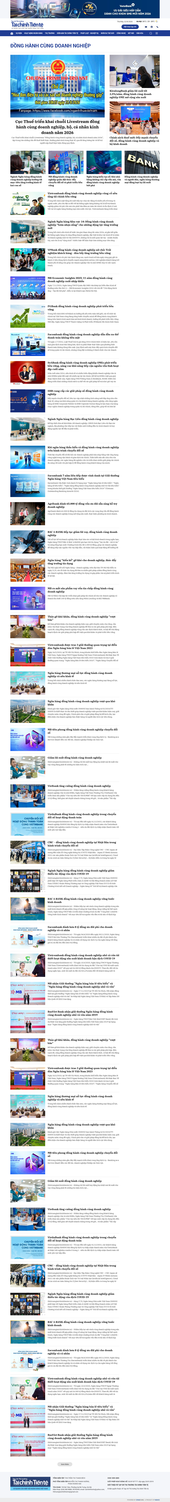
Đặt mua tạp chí (130, 26)
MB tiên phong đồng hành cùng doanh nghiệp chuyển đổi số (83, 731)
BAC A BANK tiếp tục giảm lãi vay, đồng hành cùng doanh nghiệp (82, 533)
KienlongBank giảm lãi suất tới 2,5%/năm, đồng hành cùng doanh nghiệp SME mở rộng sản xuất (130, 94)
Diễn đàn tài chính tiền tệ (67, 33)
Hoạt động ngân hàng (33, 33)
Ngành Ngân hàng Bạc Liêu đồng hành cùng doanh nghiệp (83, 419)
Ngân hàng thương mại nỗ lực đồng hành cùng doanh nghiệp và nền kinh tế (80, 674)
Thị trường (50, 33)
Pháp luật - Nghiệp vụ (89, 33)
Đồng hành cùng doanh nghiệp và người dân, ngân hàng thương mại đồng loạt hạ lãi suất (142, 179)
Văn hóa (139, 33)
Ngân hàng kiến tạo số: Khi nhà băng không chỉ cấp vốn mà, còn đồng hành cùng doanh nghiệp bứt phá (103, 181)
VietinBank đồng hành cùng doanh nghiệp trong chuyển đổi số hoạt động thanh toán (82, 816)
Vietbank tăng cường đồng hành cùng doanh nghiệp (79, 786)
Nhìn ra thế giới (107, 33)
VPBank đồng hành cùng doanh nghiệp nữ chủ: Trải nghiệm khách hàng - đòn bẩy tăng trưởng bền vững (79, 251)
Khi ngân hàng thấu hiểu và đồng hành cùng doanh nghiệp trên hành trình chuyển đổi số (83, 449)
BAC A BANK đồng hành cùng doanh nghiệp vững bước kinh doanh (81, 900)
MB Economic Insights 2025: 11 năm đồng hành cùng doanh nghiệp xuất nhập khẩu (80, 279)
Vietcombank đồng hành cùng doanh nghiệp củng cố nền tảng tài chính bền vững (82, 195)
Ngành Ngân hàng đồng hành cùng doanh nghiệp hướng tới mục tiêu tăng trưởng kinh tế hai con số (26, 181)
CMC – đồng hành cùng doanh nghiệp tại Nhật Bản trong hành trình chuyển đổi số (82, 844)
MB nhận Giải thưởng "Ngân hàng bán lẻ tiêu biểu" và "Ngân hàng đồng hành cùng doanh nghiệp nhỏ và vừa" (81, 985)
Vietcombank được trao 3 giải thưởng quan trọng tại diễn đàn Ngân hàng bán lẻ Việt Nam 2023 (82, 646)
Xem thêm (65, 1464)
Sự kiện (19, 33)
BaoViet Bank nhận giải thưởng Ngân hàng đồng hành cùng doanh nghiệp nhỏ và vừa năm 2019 (80, 1013)
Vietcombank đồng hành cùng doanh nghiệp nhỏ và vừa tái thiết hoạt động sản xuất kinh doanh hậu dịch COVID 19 (83, 957)
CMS (140, 1500)
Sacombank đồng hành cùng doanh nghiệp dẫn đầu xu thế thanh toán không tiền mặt (83, 336)
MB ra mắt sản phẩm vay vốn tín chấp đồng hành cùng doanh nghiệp (80, 590)
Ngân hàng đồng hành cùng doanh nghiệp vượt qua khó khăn (81, 703)
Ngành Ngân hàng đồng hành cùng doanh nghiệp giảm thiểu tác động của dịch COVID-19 (81, 872)
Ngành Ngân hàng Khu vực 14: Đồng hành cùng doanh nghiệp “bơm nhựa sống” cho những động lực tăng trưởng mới (83, 225)
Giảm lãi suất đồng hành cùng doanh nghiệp (75, 757)
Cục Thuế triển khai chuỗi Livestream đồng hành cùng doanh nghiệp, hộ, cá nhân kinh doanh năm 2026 (57, 127)
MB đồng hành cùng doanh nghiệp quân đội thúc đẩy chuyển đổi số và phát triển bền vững (65, 181)
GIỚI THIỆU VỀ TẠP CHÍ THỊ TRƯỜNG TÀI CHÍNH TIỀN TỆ (128, 1485)
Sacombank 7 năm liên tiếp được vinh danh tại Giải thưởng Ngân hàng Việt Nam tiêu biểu (83, 477)
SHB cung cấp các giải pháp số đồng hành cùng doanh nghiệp (81, 392)
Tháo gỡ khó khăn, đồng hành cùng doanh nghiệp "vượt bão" (81, 618)
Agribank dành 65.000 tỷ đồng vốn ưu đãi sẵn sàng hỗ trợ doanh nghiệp (82, 505)
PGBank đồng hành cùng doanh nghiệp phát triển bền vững (80, 308)
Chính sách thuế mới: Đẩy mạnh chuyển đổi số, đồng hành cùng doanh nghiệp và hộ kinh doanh (134, 141)
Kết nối (131, 33)
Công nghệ (121, 33)
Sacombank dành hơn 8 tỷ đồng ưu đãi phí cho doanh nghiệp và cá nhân (80, 928)
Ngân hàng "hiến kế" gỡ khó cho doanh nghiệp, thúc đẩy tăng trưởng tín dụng (82, 562)
